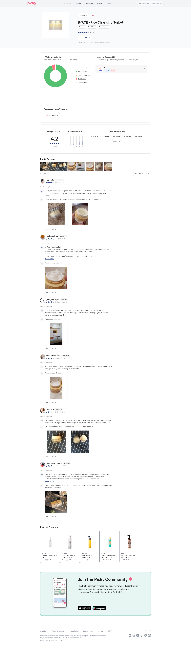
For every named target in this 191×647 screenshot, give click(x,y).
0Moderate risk (84, 75)
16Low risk (82, 72)
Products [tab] (67, 3)
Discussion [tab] (89, 3)
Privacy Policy (74, 631)
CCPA (110, 631)
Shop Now (83, 38)
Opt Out (100, 631)
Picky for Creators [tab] (104, 3)
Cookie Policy (88, 631)
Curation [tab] (78, 3)
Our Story (43, 631)
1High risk (82, 79)
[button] (142, 173)
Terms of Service (58, 631)
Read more (49, 259)
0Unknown (82, 82)
